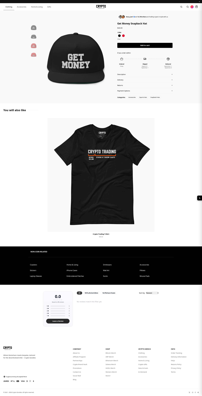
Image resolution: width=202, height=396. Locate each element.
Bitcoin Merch (111, 353)
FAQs (173, 360)
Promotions (77, 368)
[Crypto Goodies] (101, 7)
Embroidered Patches (75, 276)
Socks (105, 276)
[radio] (119, 35)
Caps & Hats (143, 97)
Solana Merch (111, 364)
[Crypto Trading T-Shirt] (101, 175)
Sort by (142, 293)
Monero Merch (111, 372)
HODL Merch (110, 368)
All (79, 293)
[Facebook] (195, 392)
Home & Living (37, 7)
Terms (173, 372)
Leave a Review (57, 321)
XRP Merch (110, 357)
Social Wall (77, 376)
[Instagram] (192, 392)
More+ (108, 376)
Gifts (49, 7)
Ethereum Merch (112, 360)
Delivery (145, 80)
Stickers (33, 270)
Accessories (21, 7)
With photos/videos (91, 293)
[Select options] (101, 228)
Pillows (142, 270)
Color (119, 32)
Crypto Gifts (142, 364)
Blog (74, 379)
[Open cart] (196, 7)
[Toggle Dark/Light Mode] (181, 7)
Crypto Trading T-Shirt (101, 234)
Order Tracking (176, 353)
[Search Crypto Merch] (187, 7)
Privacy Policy (176, 368)
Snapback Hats (155, 97)
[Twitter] (189, 392)
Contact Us (77, 372)
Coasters (33, 265)
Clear (119, 39)
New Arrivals (143, 368)
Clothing (8, 7)
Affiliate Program (79, 357)
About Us (76, 353)
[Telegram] (198, 392)
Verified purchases (108, 293)
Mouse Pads (145, 276)
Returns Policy (176, 364)
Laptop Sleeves (36, 276)
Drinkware (107, 265)
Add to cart (145, 45)
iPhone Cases (72, 270)
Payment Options (145, 91)
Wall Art (106, 270)
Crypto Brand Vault (80, 364)
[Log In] (192, 6)
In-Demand (142, 372)
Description (145, 74)
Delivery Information (178, 357)
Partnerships (77, 360)
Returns (145, 85)
